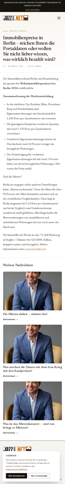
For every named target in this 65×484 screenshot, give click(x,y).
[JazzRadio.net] (17, 449)
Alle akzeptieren (16, 476)
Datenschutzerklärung (16, 469)
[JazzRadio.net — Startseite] (15, 18)
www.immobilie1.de (35, 249)
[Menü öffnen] (59, 18)
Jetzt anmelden (32, 10)
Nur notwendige (39, 476)
